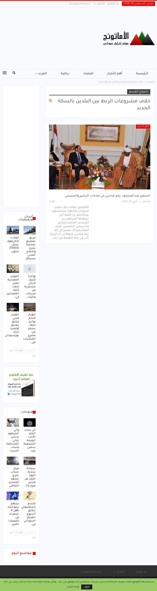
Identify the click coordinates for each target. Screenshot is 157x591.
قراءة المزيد (73, 587)
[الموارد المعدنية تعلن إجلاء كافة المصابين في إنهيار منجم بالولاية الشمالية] (13, 268)
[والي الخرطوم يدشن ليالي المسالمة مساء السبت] (13, 422)
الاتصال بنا (99, 3)
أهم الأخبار (114, 73)
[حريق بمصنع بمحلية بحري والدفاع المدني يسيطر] (30, 230)
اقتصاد (88, 73)
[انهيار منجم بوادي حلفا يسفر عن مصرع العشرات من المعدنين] (30, 307)
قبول (86, 587)
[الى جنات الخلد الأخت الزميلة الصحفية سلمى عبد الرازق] (30, 422)
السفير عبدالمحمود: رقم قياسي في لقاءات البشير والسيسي (107, 196)
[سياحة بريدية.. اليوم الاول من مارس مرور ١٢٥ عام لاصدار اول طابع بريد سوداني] (30, 461)
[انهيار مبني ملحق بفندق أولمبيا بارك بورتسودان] (13, 307)
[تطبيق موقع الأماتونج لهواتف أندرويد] (21, 385)
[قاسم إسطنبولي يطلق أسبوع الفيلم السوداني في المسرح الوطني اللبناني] (30, 496)
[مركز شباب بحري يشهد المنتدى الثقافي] (13, 461)
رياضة (65, 73)
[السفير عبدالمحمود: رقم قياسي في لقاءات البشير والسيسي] (99, 157)
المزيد (42, 73)
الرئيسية (142, 73)
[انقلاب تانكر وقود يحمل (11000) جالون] (13, 230)
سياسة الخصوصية (80, 3)
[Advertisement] (52, 38)
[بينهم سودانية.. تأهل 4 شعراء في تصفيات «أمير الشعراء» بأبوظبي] (13, 496)
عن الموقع (113, 3)
